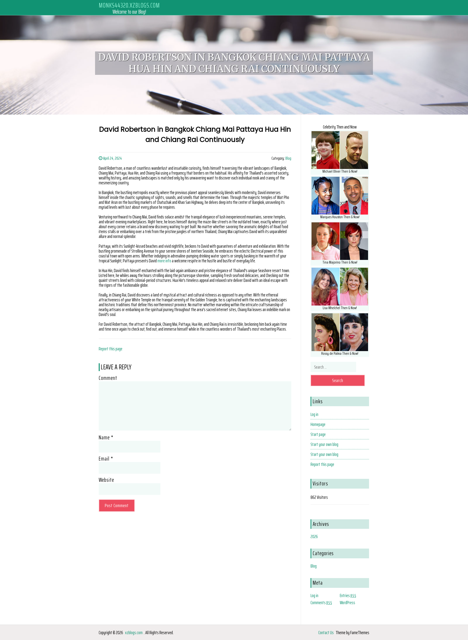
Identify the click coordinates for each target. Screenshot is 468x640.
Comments (321, 602)
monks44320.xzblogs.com (129, 5)
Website (106, 479)
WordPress (347, 602)
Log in (314, 414)
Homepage (318, 424)
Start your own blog (324, 444)
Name (106, 437)
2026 (314, 536)
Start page (318, 434)
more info (164, 260)
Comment (108, 377)
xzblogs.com (134, 632)
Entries (348, 595)
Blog (288, 158)
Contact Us (326, 632)
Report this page (110, 348)
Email (106, 458)
